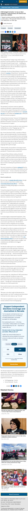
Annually (20, 344)
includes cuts (18, 113)
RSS (9, 504)
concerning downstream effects (9, 184)
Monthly (14, 344)
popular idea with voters (15, 180)
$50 (8, 354)
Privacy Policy (4, 504)
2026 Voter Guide (6, 7)
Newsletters (23, 1)
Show (14, 494)
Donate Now (14, 364)
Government (18, 28)
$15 (8, 349)
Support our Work (5, 506)
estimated (20, 167)
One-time (8, 344)
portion (8, 73)
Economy (10, 28)
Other (20, 354)
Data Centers (15, 7)
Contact (12, 504)
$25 (20, 349)
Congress (3, 28)
